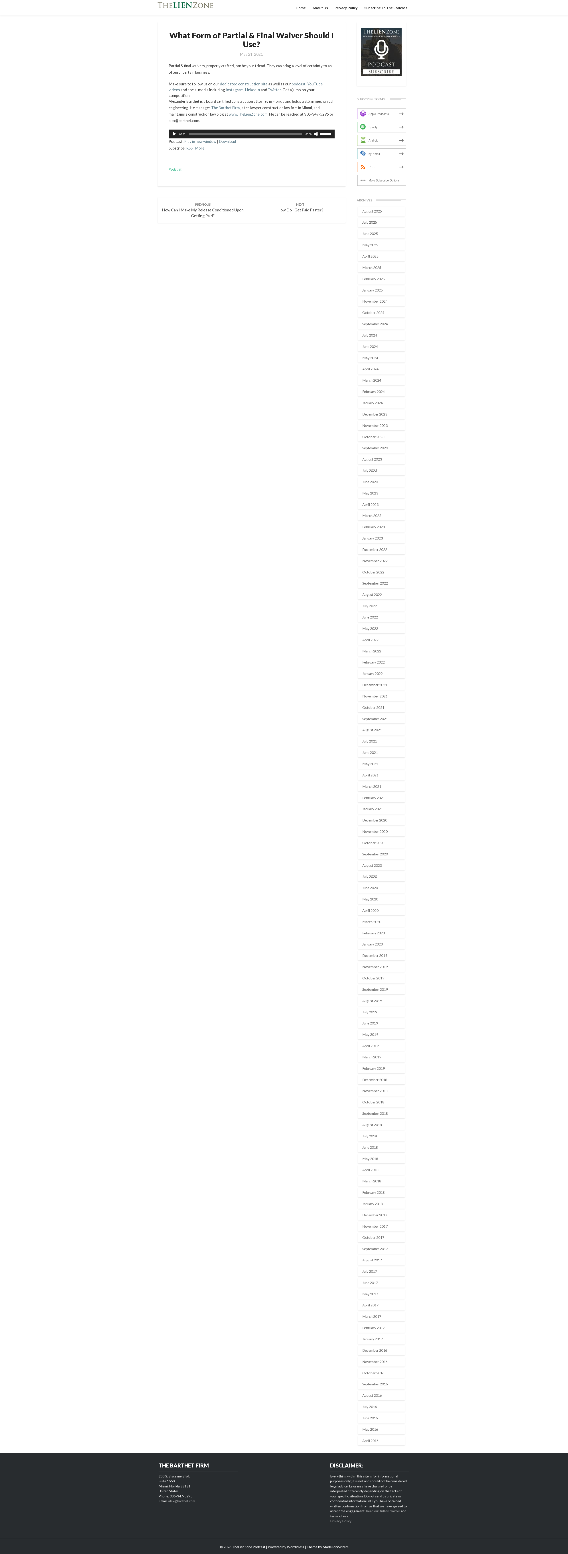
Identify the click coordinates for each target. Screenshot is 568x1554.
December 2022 (374, 549)
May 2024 (370, 358)
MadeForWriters (336, 1547)
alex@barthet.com (181, 1501)
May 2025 (370, 245)
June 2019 (370, 1023)
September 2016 (375, 1384)
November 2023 (375, 425)
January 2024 (372, 403)
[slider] (326, 134)
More (199, 148)
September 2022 (375, 583)
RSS (189, 148)
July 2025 (369, 222)
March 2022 (371, 651)
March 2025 (371, 267)
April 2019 (370, 1046)
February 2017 (373, 1328)
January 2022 (372, 673)
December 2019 (374, 955)
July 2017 (369, 1271)
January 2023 (372, 538)
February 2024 (373, 391)
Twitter (274, 89)
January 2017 (372, 1339)
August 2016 (372, 1395)
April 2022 (370, 640)
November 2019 (375, 967)
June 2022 (370, 617)
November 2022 (375, 561)
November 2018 (375, 1091)
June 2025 (370, 233)
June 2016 (370, 1418)
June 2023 (370, 482)
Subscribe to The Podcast (385, 8)
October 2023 (373, 437)
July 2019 (369, 1012)
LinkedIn (252, 89)
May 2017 (370, 1294)
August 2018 (372, 1125)
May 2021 (370, 764)
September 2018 (375, 1113)
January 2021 (372, 809)
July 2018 (369, 1136)
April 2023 (370, 504)
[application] (252, 134)
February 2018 (373, 1192)
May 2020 (370, 899)
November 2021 (375, 696)
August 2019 (372, 1001)
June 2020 (370, 888)
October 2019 (373, 978)
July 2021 (369, 741)
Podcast (175, 169)
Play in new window (200, 141)
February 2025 (373, 279)
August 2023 (372, 459)
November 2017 (375, 1226)
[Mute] (316, 134)
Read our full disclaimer (383, 1511)
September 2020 (375, 854)
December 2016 (374, 1350)
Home (301, 8)
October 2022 (373, 572)
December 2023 (374, 414)
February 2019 (373, 1068)
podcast (299, 83)
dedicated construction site (244, 83)
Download (227, 141)
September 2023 (375, 448)
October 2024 (373, 312)
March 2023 (371, 515)
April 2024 (370, 369)
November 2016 (375, 1361)
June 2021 (370, 752)
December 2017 (374, 1215)
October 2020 (373, 843)
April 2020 (370, 910)
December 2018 (374, 1079)
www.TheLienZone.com (248, 114)
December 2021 (374, 685)
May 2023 (370, 493)
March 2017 (371, 1316)
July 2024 (369, 335)
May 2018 (370, 1158)
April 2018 (370, 1170)
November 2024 (375, 301)
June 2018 (370, 1147)
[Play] (174, 134)
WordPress (295, 1547)
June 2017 (370, 1282)
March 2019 (371, 1057)
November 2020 (375, 831)
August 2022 (372, 594)
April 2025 (370, 256)
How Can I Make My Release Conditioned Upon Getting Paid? (203, 210)
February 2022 (373, 662)
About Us (320, 8)
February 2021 (373, 798)
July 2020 (369, 876)
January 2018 (372, 1203)
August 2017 (372, 1260)
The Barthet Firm (225, 107)
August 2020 (372, 865)
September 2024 (375, 324)
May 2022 (370, 628)
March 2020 (371, 922)
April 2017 (370, 1305)
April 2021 (370, 775)
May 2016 (370, 1429)
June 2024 (370, 346)
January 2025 (372, 290)
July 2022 (369, 606)
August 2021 (372, 730)
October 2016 (373, 1373)
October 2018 (373, 1102)
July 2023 (369, 470)
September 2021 (375, 719)
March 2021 (371, 786)
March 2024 (371, 380)
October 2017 (373, 1237)
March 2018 (371, 1181)
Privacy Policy (346, 8)
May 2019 (370, 1034)
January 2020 (372, 944)
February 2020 (373, 933)
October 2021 (373, 707)
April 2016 (370, 1440)
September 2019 (375, 989)
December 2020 (374, 820)
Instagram (234, 89)
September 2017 (375, 1249)
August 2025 (372, 211)
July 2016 (369, 1406)
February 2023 (373, 527)
